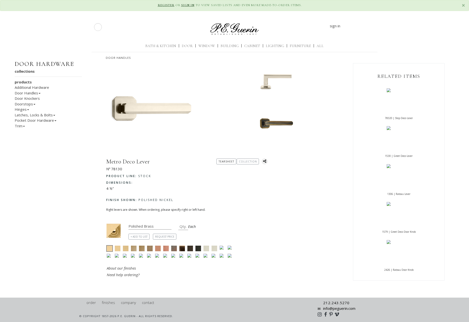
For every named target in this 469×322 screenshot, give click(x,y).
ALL (320, 46)
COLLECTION (248, 161)
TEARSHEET (226, 161)
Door (187, 46)
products (23, 82)
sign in (335, 25)
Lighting (275, 46)
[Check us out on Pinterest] (332, 314)
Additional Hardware (32, 87)
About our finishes (121, 268)
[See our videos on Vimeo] (338, 314)
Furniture (300, 46)
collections (25, 71)
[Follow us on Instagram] (321, 314)
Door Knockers (27, 98)
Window (206, 46)
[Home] (81, 302)
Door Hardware (44, 64)
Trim (18, 125)
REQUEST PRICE (164, 236)
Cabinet (252, 46)
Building (230, 46)
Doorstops (24, 103)
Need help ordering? (123, 274)
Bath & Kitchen (160, 46)
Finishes (108, 302)
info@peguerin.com (339, 308)
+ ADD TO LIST (139, 236)
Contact (148, 302)
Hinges (21, 109)
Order (91, 302)
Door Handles (118, 58)
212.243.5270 (336, 302)
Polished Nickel (139, 200)
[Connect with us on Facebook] (326, 314)
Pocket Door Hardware (34, 120)
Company (128, 302)
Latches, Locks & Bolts (34, 114)
